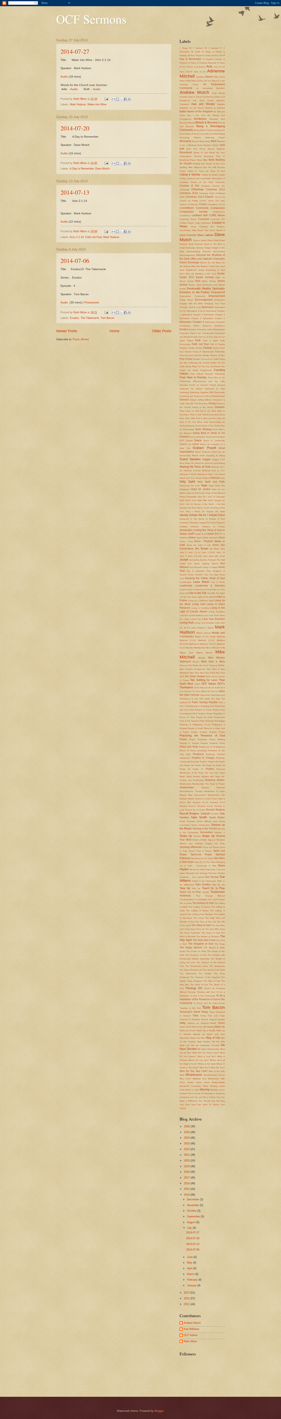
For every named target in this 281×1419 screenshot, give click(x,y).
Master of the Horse (205, 636)
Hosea (183, 497)
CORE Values (217, 215)
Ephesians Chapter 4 (190, 318)
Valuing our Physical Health (202, 1023)
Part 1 (222, 702)
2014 (187, 1194)
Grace (197, 440)
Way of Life (213, 1037)
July (190, 1227)
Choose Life (218, 186)
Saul (215, 821)
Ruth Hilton (190, 1341)
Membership (199, 648)
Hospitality (191, 497)
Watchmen (185, 1038)
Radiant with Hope (210, 776)
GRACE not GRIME (189, 444)
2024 (187, 1137)
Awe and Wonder (203, 104)
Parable (213, 702)
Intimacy (195, 526)
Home (115, 331)
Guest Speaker (190, 459)
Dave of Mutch (200, 240)
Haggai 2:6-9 (218, 459)
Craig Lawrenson (203, 223)
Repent (183, 795)
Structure (212, 873)
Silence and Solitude (191, 843)
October (192, 1210)
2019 (187, 1166)
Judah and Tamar (190, 563)
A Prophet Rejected (206, 63)
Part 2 (183, 706)
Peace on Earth (204, 717)
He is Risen (185, 463)
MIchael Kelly (218, 648)
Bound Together (216, 149)
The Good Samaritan (190, 933)
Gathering (184, 392)
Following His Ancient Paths (202, 363)
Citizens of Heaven (189, 204)
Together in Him (188, 1008)
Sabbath (205, 813)
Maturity (189, 648)
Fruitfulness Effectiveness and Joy (199, 381)
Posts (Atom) (81, 339)
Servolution (206, 832)
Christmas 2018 (189, 193)
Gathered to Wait (215, 389)
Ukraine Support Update (213, 1019)
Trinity (203, 1016)
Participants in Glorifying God (200, 706)
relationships (187, 787)
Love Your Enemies (213, 619)
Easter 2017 (187, 277)
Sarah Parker (217, 817)
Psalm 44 (185, 769)
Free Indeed (196, 374)
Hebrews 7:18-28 (188, 474)
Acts (209, 66)
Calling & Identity (190, 174)
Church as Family (189, 201)
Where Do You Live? (198, 1060)
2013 (187, 1292)
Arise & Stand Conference (201, 97)
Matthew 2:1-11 (188, 640)
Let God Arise (209, 589)
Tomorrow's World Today (194, 1012)
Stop (208, 869)
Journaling (194, 560)
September (194, 1216)
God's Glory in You (205, 426)
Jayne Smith (202, 537)
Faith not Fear (93, 237)
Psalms (210, 769)
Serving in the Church (205, 828)
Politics (194, 732)
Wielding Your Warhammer (206, 1079)
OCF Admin (190, 1335)
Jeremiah (213, 537)
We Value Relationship (208, 1049)
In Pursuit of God (215, 519)
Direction (207, 251)
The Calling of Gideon (199, 907)
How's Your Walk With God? (199, 500)
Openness (205, 695)
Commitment (187, 208)
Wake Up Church (188, 1030)
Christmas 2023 (195, 197)
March (191, 1274)
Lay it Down (218, 582)
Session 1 (219, 832)
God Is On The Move (191, 422)
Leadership (186, 585)
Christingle (184, 189)
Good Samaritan (197, 437)
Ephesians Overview (215, 322)
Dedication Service (195, 248)
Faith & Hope (210, 340)
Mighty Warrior (204, 652)
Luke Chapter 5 (199, 628)
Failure (190, 340)
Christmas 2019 (207, 193)
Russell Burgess (215, 809)
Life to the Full (197, 593)
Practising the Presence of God (202, 735)
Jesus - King (186, 541)
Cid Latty (220, 201)
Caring (183, 178)
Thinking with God (206, 992)
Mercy (208, 648)
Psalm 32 (210, 765)
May (190, 1262)
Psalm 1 (204, 762)
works (222, 1086)
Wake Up (220, 1026)
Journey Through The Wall (212, 560)
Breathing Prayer (188, 160)
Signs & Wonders (216, 840)
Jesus (221, 537)
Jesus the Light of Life (198, 545)
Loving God (186, 622)
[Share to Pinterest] (129, 99)
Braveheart (186, 152)
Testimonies (217, 891)
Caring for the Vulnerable (199, 178)
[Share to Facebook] (125, 99)
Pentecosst (219, 717)
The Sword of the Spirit (214, 970)
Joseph (184, 559)
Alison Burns (197, 81)
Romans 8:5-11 (205, 806)
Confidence (185, 215)
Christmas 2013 (215, 189)
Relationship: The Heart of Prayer (208, 784)
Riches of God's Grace (206, 799)
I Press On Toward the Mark (208, 511)
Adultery (200, 77)
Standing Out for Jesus (202, 858)
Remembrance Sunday (191, 791)
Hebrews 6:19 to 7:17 (213, 470)
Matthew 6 (194, 644)
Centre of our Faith (201, 182)
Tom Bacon (107, 317)
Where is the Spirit (207, 1064)
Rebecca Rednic (215, 780)
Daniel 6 (220, 230)
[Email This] (113, 99)
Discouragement (187, 255)
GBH (211, 392)
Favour (216, 348)
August (191, 1222)
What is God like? (206, 1056)
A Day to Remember (82, 168)
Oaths (197, 684)
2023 (187, 1143)
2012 (187, 1298)
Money (196, 662)
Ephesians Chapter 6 (192, 322)
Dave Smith (213, 240)
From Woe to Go (216, 377)
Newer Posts (66, 331)
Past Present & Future (200, 710)
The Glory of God (200, 925)
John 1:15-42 (208, 552)
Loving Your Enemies (204, 623)
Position (203, 732)
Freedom (209, 374)
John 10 (220, 552)
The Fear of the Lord (205, 922)
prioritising (202, 750)
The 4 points (186, 903)
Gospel (189, 440)
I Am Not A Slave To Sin (198, 508)
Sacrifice (215, 814)
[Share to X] (121, 99)
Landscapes (185, 582)
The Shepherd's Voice (196, 966)
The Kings (220, 944)
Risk (189, 802)
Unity (183, 1022)
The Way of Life (211, 981)
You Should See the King (212, 1101)
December (193, 1199)
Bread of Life (201, 152)
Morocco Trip (186, 665)
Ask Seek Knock (203, 100)
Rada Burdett (193, 776)
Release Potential (213, 787)
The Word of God (199, 985)
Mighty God (186, 652)
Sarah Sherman (187, 821)
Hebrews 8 (202, 474)
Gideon (193, 400)
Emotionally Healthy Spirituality (206, 288)
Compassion (218, 208)
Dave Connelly (188, 235)
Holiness (215, 478)
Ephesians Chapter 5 (214, 318)
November (193, 1205)
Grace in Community (214, 440)
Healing (221, 463)
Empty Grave (186, 300)
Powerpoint (91, 302)
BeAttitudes (200, 119)
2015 (187, 1188)
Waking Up (199, 1034)
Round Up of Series (195, 810)
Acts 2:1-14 (77, 237)
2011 (187, 1304)
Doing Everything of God (212, 270)
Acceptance (200, 67)
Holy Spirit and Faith (211, 482)
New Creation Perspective (192, 669)
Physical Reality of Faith (191, 728)
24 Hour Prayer (194, 55)
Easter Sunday (205, 277)
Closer (203, 204)
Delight (207, 248)
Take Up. (196, 888)
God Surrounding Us (214, 422)
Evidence (207, 326)
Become (183, 123)
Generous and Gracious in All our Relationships (202, 396)
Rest (190, 795)
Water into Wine (96, 104)
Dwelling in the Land (205, 274)
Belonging (185, 141)
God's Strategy (203, 429)
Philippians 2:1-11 (201, 724)
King (209, 571)
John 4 (183, 556)
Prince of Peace (188, 750)
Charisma (205, 186)
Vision (221, 1023)
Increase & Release (189, 522)
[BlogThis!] (117, 99)
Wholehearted (194, 1074)
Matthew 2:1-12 (206, 640)
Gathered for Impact (191, 389)
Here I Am (213, 474)
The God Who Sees (215, 929)
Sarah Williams (204, 821)
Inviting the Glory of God (208, 530)
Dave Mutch (102, 168)
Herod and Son (187, 478)
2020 (197, 52)
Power (222, 732)
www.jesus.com (187, 1097)
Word (205, 1086)
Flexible (196, 359)
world (182, 1090)
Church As (220, 197)
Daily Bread (197, 230)
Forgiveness (206, 370)
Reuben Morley (187, 799)
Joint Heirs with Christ (214, 556)
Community (202, 208)
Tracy (211, 1012)
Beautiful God (217, 119)
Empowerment (217, 296)
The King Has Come (204, 940)
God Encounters (210, 414)
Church (209, 196)
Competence (219, 212)
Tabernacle (211, 881)
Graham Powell (204, 447)
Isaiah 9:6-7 (214, 534)
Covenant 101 (217, 219)
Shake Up (186, 835)
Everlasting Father (189, 326)
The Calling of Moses (197, 910)
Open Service (191, 695)
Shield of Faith (199, 840)
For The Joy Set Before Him (211, 366)
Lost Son (184, 615)
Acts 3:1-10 (200, 72)
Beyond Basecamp (201, 141)
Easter (221, 273)
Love (205, 615)
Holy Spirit (187, 481)
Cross (193, 226)
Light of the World (206, 597)
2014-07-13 (74, 192)
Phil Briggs (220, 721)
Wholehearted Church (214, 1075)
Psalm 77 (198, 769)
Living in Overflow (200, 608)
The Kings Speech (191, 947)
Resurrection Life (216, 795)
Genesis (184, 399)
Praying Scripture (209, 743)
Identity (184, 515)
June (190, 1257)
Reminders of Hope (214, 791)
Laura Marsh (201, 581)
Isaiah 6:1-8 (201, 534)
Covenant (203, 219)
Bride (212, 160)
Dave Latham (205, 235)
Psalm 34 (220, 765)
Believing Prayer (215, 137)
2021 (187, 1154)
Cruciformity (185, 230)
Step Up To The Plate (205, 862)
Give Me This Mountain (197, 403)
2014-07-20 (74, 128)
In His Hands (197, 519)
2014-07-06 (74, 260)
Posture (213, 732)
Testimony (185, 895)
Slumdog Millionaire (191, 847)
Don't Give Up (187, 274)
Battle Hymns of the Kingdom (196, 111)
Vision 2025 (185, 1027)
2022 (187, 1149)
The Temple (205, 973)
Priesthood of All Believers (212, 747)
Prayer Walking (217, 739)
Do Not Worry (214, 262)
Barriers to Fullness (215, 108)
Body (199, 145)
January (192, 1285)
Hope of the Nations (215, 493)
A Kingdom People (212, 59)
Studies (221, 873)
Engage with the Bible (191, 303)
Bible (214, 141)
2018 (187, 1171)
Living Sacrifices (217, 612)
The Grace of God (210, 933)
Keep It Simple (210, 567)
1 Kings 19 (186, 48)
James (192, 537)
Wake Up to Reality (206, 1030)
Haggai (206, 459)
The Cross (198, 918)
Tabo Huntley (203, 884)
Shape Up (208, 835)
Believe (197, 137)
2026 (187, 1126)
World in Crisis (192, 1090)
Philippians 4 (218, 724)
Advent (209, 76)
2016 (187, 1183)
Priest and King (189, 746)
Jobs (222, 549)
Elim (197, 281)
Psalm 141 (189, 765)
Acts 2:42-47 (186, 72)
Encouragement (204, 299)
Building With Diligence (191, 167)
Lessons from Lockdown (191, 589)
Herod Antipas (202, 478)
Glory (182, 411)
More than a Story (213, 661)
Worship (205, 1089)
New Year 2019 (207, 673)
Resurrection (200, 795)
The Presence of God (196, 955)
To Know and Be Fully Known (209, 1003)
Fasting (207, 348)
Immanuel (184, 519)
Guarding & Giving (215, 455)
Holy (223, 478)
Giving (212, 403)
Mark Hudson (78, 104)
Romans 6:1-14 (201, 802)
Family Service (195, 348)
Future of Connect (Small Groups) (207, 385)
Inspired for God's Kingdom (212, 522)
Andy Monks (218, 93)
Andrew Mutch (194, 92)
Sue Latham (198, 877)
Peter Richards (207, 721)
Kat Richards (196, 567)
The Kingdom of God (200, 944)
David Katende (195, 244)
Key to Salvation (196, 571)
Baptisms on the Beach (192, 108)
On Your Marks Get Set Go (205, 691)
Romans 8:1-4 (217, 802)
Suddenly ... (185, 877)
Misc (210, 657)
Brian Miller (202, 160)
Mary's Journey (203, 633)
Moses (196, 665)
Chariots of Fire (189, 186)
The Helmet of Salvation (208, 936)
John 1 (183, 552)
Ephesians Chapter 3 (214, 315)
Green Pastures (202, 452)
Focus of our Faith (209, 359)
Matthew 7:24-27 (208, 644)
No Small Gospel (195, 676)
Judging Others (210, 563)
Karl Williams (191, 1329)
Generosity (220, 392)
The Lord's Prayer (216, 899)
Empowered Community (192, 296)
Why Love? (185, 1079)
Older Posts (161, 331)
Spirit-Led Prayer (201, 854)
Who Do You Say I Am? (194, 1071)
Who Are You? (218, 1067)
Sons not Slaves (211, 847)
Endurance (219, 300)
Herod (222, 474)
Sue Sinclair (212, 877)
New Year (194, 673)
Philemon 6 (185, 724)
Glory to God (192, 411)
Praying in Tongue (189, 743)
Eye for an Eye (206, 337)
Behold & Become (206, 122)
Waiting (210, 1027)
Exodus (74, 317)
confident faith (200, 215)
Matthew (221, 636)
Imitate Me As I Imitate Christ (207, 515)
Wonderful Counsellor (190, 1086)
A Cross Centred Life (213, 55)
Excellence (220, 326)
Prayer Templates (198, 739)
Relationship (185, 784)
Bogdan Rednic (211, 145)
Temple (205, 892)
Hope (204, 485)
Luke (217, 623)
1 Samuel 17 (215, 48)
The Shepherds (217, 966)
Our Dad (215, 699)
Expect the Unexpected (202, 333)
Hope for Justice (200, 489)
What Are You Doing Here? (205, 1053)
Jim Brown (201, 548)
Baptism (221, 104)
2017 (187, 1177)
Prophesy (210, 754)
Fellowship (220, 352)
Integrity (183, 526)
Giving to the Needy (202, 407)
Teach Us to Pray (213, 888)
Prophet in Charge (203, 758)
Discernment (219, 251)
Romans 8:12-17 (188, 806)
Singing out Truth (215, 843)
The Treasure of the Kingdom (205, 977)
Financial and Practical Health (194, 355)
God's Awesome (187, 426)
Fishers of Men (217, 355)
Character (220, 182)
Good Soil (210, 437)
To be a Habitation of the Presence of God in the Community (202, 999)
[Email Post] (106, 98)
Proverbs (195, 762)
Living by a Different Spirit (201, 600)
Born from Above (196, 149)
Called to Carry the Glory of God (206, 171)
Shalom (197, 836)
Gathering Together (199, 392)
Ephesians (208, 307)
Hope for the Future (195, 493)
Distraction (219, 259)
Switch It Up (198, 881)
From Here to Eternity (193, 377)
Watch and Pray (216, 1034)
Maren (211, 628)
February (192, 1279)
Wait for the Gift (199, 1027)
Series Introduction (200, 825)
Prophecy (198, 754)
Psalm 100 (213, 762)
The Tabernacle (90, 317)
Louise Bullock (196, 615)
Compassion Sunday (194, 211)
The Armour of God (203, 903)
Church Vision (207, 201)
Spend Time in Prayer (200, 851)
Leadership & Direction (210, 585)
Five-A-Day (186, 359)
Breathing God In (214, 156)
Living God (198, 604)
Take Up (185, 888)
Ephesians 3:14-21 (196, 311)
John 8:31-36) (195, 556)
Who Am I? (205, 1067)
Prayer (183, 739)
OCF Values (208, 683)
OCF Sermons (91, 19)
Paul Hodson (199, 713)
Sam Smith (199, 817)
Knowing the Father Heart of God (205, 578)
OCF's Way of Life (202, 687)
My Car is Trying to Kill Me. (212, 665)
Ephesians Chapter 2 (192, 315)
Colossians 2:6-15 (216, 204)
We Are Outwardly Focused (205, 1045)
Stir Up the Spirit (197, 869)
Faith (198, 340)
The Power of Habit (196, 951)
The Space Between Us (191, 970)
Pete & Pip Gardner (189, 721)
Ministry (201, 658)
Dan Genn (210, 230)
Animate (183, 97)
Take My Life (218, 885)
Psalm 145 (200, 765)
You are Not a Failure (205, 1097)
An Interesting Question (210, 88)
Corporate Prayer (188, 219)
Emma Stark (195, 285)
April (190, 1268)
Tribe (195, 1015)
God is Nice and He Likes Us (210, 418)
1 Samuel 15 (200, 48)
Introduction (186, 530)
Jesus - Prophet (203, 541)
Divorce (203, 262)
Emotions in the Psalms (195, 292)
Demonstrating (193, 251)
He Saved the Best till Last (204, 463)
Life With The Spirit (216, 593)
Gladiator (220, 407)
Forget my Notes (189, 370)
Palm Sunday (200, 702)
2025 (187, 1132)
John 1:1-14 (194, 552)
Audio (64, 76)
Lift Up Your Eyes (188, 597)
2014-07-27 (74, 51)
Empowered (218, 292)
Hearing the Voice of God (195, 466)
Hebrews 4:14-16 (192, 470)
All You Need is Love (214, 81)
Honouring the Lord (190, 485)
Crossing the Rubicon (212, 226)
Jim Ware (214, 549)
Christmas (198, 189)
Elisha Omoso (209, 281)
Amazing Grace (189, 84)
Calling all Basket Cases (213, 175)
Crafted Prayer (187, 223)
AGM (188, 81)
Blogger (158, 1410)
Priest (222, 743)
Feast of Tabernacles (203, 352)
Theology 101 (193, 988)
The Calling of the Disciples (200, 914)
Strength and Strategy (197, 873)
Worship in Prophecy (215, 1093)
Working (214, 1086)
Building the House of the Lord (209, 164)
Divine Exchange (189, 262)
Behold (191, 123)
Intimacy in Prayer (213, 526)
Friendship (220, 374)
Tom (199, 1008)
